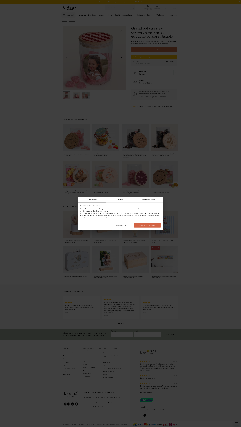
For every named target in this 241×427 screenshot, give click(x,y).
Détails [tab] (120, 199)
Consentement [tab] (92, 199)
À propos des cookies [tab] (149, 199)
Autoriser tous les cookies (147, 225)
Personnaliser (119, 225)
